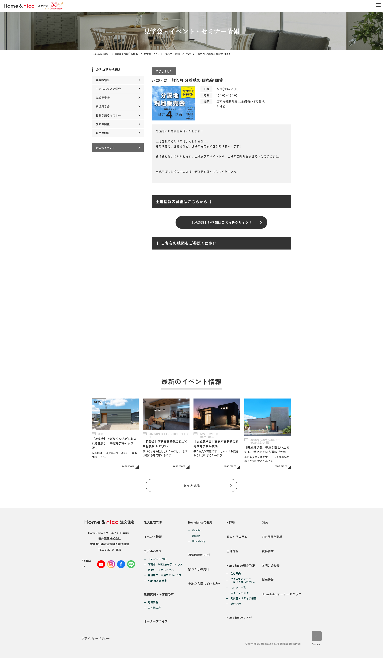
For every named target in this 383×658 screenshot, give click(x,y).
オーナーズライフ (156, 621)
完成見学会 (103, 98)
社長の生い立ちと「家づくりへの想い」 (243, 580)
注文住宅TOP (153, 522)
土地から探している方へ (204, 583)
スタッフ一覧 (238, 587)
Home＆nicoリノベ (239, 617)
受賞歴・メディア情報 (243, 598)
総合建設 (235, 604)
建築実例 (153, 602)
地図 (222, 106)
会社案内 (235, 573)
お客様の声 (154, 608)
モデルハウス (153, 551)
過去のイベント (105, 148)
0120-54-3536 (113, 549)
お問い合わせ (271, 565)
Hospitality (198, 541)
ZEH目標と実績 (272, 537)
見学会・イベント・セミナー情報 (162, 53)
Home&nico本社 (157, 559)
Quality (196, 530)
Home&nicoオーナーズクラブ (281, 594)
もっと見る (191, 485)
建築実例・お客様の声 (159, 594)
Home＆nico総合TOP (240, 565)
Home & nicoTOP (100, 53)
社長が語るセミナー (108, 115)
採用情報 (268, 580)
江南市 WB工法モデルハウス (165, 564)
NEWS (230, 522)
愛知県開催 (103, 124)
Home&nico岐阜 (157, 580)
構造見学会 (103, 106)
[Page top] (317, 636)
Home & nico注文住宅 (126, 53)
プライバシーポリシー (96, 638)
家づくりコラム (236, 537)
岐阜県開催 (103, 133)
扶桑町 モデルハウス (161, 570)
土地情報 (232, 551)
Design (196, 536)
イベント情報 (153, 537)
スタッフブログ (239, 593)
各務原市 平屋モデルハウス (165, 575)
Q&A (265, 522)
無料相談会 (103, 80)
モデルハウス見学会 (108, 89)
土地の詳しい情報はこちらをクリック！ (221, 222)
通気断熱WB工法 (199, 555)
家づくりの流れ (198, 569)
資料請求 (268, 551)
